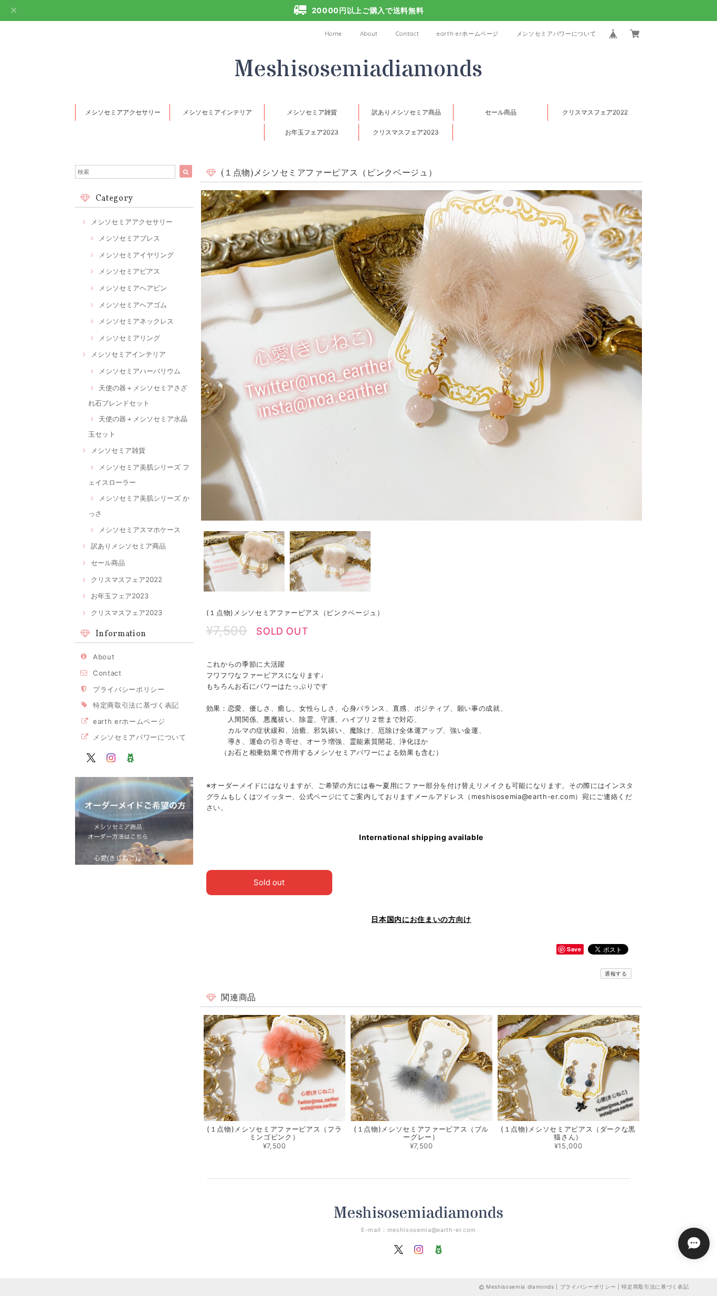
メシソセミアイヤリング (136, 255)
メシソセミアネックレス (136, 321)
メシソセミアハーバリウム (140, 371)
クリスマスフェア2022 (595, 112)
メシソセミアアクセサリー (123, 112)
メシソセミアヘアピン (133, 288)
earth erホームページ (468, 33)
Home (334, 33)
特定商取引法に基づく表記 (136, 705)
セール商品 (500, 112)
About (369, 33)
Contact (407, 33)
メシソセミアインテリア (217, 112)
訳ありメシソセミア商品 (406, 112)
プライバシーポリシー (129, 689)
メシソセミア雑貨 (312, 112)
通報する (616, 973)
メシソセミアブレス (129, 238)
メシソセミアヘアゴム (133, 304)
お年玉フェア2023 (312, 132)
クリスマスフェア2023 (406, 132)
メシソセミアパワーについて (556, 33)
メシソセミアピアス (129, 271)
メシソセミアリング (129, 338)
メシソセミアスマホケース (140, 529)
